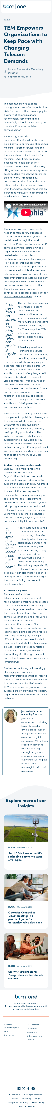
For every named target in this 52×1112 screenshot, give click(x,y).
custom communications (18, 297)
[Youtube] (33, 1088)
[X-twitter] (23, 1088)
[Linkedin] (19, 1088)
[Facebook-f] (28, 1088)
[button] (48, 6)
